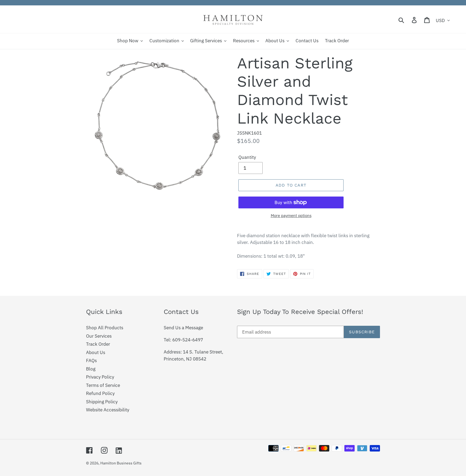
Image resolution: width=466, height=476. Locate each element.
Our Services (99, 336)
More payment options (291, 215)
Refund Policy (100, 393)
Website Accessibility (107, 410)
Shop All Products (104, 328)
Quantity (247, 157)
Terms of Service (103, 385)
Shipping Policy (102, 402)
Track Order (98, 344)
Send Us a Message (183, 328)
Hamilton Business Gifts (121, 463)
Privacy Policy (100, 377)
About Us (95, 352)
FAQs (91, 360)
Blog (90, 369)
